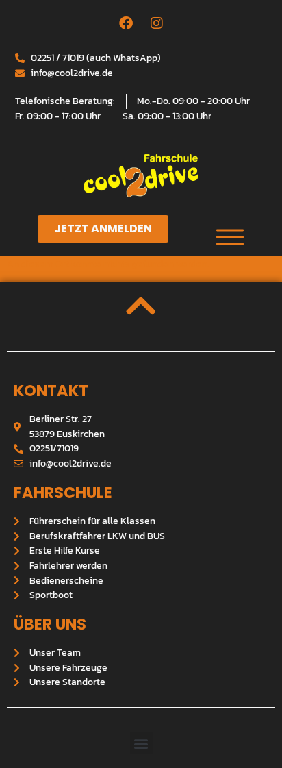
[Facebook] (126, 23)
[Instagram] (156, 23)
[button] (141, 743)
